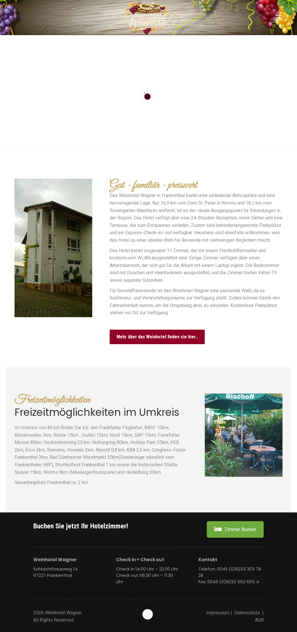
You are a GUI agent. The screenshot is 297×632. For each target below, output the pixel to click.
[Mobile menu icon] (279, 17)
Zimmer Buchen (240, 529)
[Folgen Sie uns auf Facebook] (148, 614)
